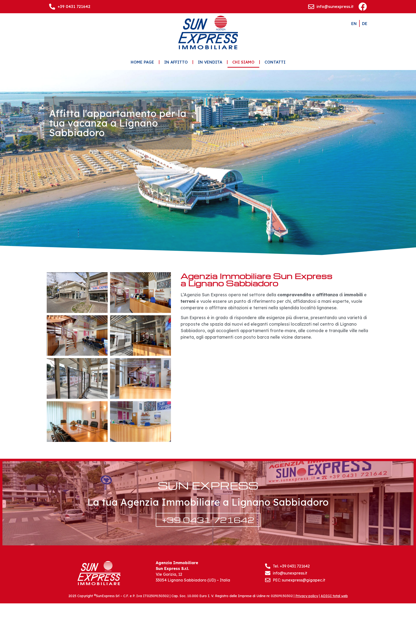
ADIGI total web (334, 596)
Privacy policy (306, 596)
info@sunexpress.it (335, 6)
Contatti (275, 62)
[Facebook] (362, 6)
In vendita (210, 62)
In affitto (176, 62)
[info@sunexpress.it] (311, 7)
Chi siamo (243, 62)
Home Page (142, 62)
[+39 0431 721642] (52, 7)
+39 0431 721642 (74, 6)
